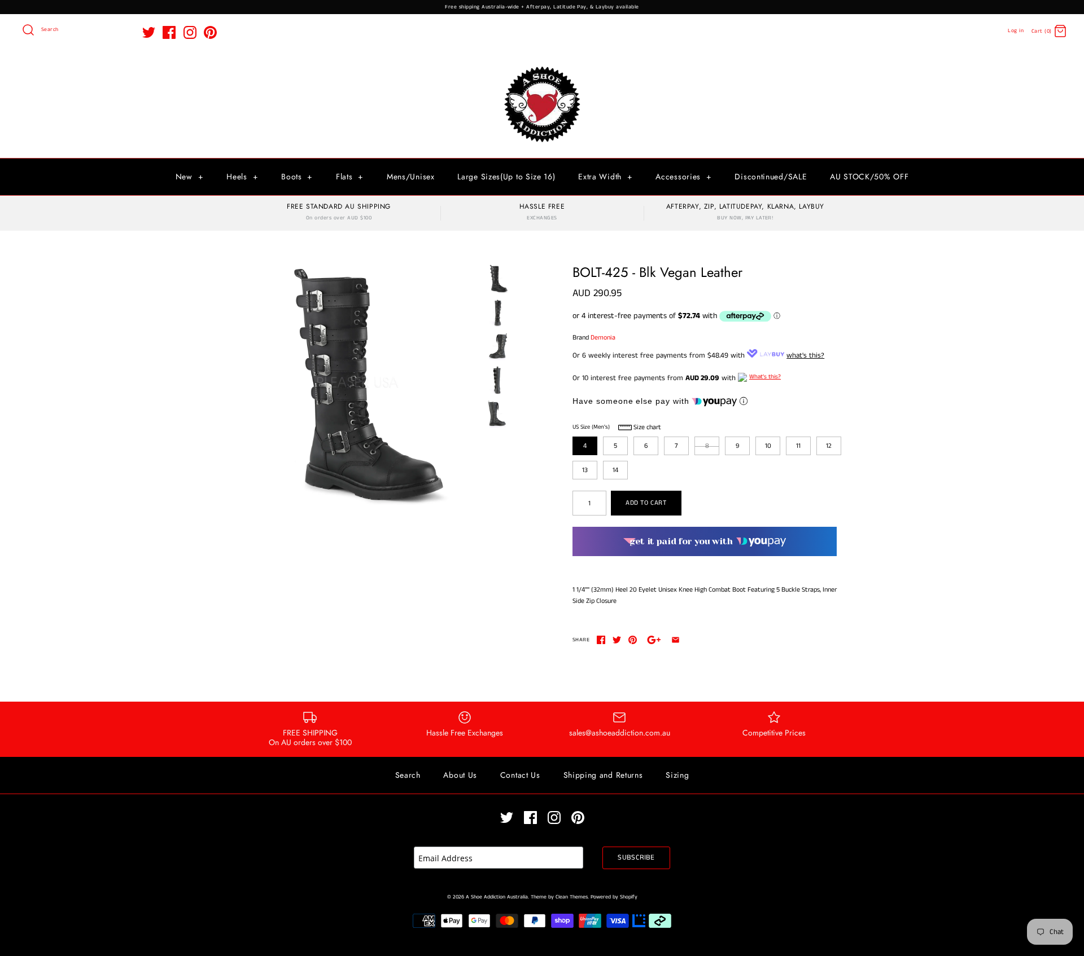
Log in (1016, 30)
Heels (242, 176)
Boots (297, 176)
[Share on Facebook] (601, 640)
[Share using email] (675, 640)
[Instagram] (189, 32)
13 (585, 470)
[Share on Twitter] (617, 640)
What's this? (765, 376)
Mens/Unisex (411, 176)
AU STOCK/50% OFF (869, 176)
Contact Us (520, 775)
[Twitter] (148, 32)
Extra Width (605, 176)
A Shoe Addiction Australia (497, 897)
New (190, 176)
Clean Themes (572, 897)
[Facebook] (169, 32)
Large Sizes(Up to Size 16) (506, 176)
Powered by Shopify (614, 897)
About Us (460, 775)
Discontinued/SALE (771, 176)
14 (615, 470)
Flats (350, 176)
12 (829, 446)
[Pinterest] (210, 32)
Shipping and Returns (603, 775)
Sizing (677, 775)
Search (408, 775)
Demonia (603, 337)
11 (798, 446)
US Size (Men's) (591, 427)
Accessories (683, 176)
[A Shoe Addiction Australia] (542, 67)
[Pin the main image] (632, 640)
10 (768, 446)
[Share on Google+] (654, 640)
